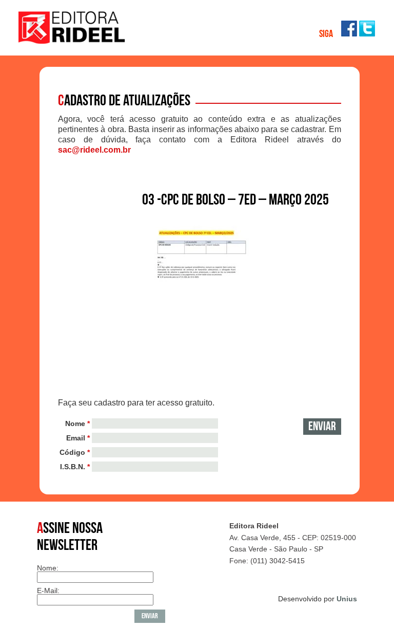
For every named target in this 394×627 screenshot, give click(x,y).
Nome (77, 423)
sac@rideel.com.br (94, 149)
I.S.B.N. (75, 467)
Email (78, 438)
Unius (347, 599)
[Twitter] (367, 33)
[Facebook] (349, 33)
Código (75, 452)
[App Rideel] (72, 40)
